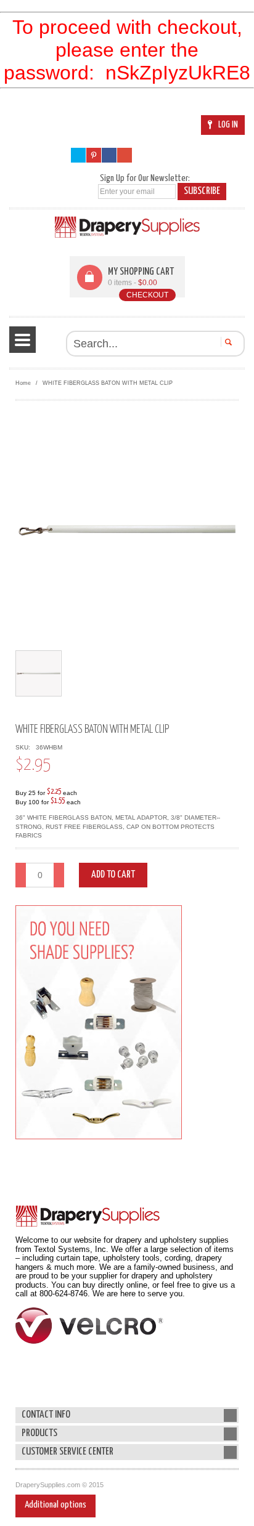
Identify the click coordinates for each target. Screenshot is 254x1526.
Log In (228, 124)
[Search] (226, 342)
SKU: (24, 747)
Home (23, 383)
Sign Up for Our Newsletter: (145, 178)
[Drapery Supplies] (127, 227)
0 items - (132, 282)
